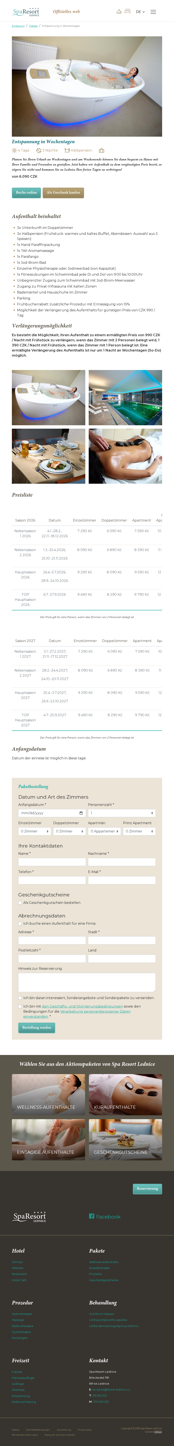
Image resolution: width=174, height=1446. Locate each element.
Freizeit (17, 1372)
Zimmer (17, 1262)
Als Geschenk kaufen (63, 193)
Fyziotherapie (21, 1332)
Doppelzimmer (66, 823)
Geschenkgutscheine (120, 1152)
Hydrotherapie (22, 1314)
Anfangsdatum (32, 805)
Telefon (26, 872)
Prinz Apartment (137, 823)
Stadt (94, 932)
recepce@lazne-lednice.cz (111, 1389)
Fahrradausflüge (23, 1377)
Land (92, 950)
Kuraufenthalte (115, 1107)
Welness (17, 1268)
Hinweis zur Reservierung (40, 969)
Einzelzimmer (30, 823)
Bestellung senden (36, 1028)
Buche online (26, 193)
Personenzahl (101, 805)
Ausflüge (18, 1383)
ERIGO (158, 1431)
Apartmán (96, 823)
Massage (18, 1319)
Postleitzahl (29, 950)
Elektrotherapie (22, 1326)
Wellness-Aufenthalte (46, 1107)
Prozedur (95, 1274)
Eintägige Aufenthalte (45, 1152)
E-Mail (94, 872)
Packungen (20, 1338)
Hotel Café (19, 1280)
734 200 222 (101, 1401)
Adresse (26, 932)
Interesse (18, 1389)
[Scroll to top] (165, 1437)
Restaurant (19, 1274)
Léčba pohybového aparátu (108, 1319)
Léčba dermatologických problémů (113, 1326)
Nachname (98, 854)
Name (24, 854)
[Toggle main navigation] (153, 11)
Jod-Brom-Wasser (101, 1314)
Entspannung (21, 1396)
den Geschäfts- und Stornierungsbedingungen (82, 1006)
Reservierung (147, 1189)
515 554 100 (100, 1395)
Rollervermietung (24, 1401)
